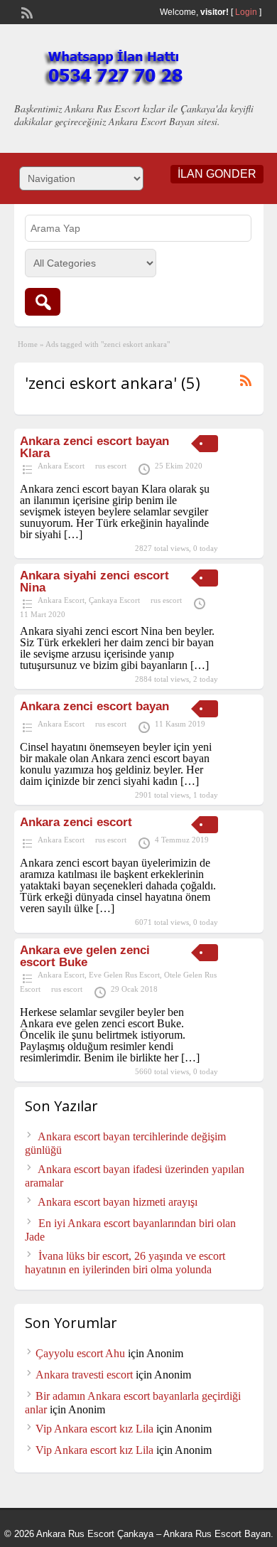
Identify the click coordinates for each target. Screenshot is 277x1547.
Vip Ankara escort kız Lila (94, 1429)
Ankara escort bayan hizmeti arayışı (117, 1202)
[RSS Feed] (25, 11)
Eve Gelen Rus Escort (124, 974)
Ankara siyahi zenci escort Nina (94, 581)
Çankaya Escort (114, 600)
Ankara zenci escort (76, 822)
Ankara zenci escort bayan (94, 706)
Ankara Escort (61, 465)
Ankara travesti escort (84, 1375)
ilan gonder (217, 174)
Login (246, 12)
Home (28, 344)
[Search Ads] (42, 302)
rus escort (110, 465)
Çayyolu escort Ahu (80, 1353)
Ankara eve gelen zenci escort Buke (85, 956)
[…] (73, 534)
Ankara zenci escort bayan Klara (94, 447)
